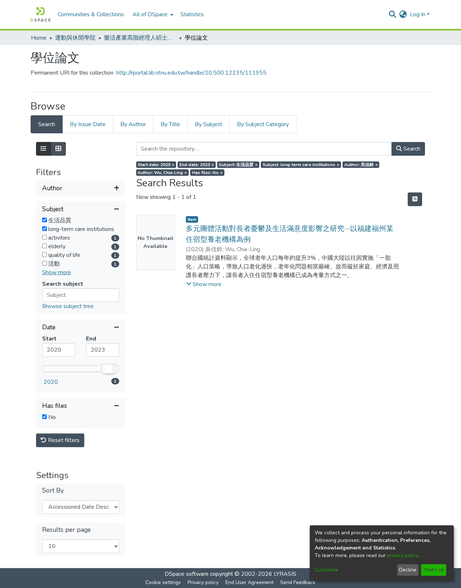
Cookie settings (163, 582)
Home (38, 38)
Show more (56, 272)
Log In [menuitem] (417, 14)
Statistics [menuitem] (192, 14)
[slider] (107, 369)
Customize (326, 569)
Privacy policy (203, 582)
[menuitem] (152, 14)
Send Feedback (297, 582)
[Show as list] (43, 149)
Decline (407, 569)
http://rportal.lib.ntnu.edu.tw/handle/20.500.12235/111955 (191, 73)
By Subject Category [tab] (263, 124)
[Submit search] (392, 14)
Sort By (53, 490)
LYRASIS (285, 574)
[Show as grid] (58, 149)
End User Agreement (249, 582)
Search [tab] (46, 124)
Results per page (66, 530)
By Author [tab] (133, 124)
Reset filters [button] (63, 440)
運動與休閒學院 (75, 38)
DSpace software (187, 574)
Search (411, 149)
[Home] (40, 14)
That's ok (433, 569)
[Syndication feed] (415, 199)
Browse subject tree (68, 306)
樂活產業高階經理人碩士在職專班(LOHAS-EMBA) (140, 38)
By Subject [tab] (208, 124)
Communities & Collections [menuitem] (91, 14)
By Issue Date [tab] (88, 124)
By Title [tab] (170, 124)
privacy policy (402, 555)
